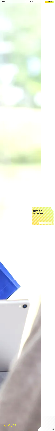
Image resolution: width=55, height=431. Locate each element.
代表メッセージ (32, 1)
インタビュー (37, 1)
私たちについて (27, 1)
